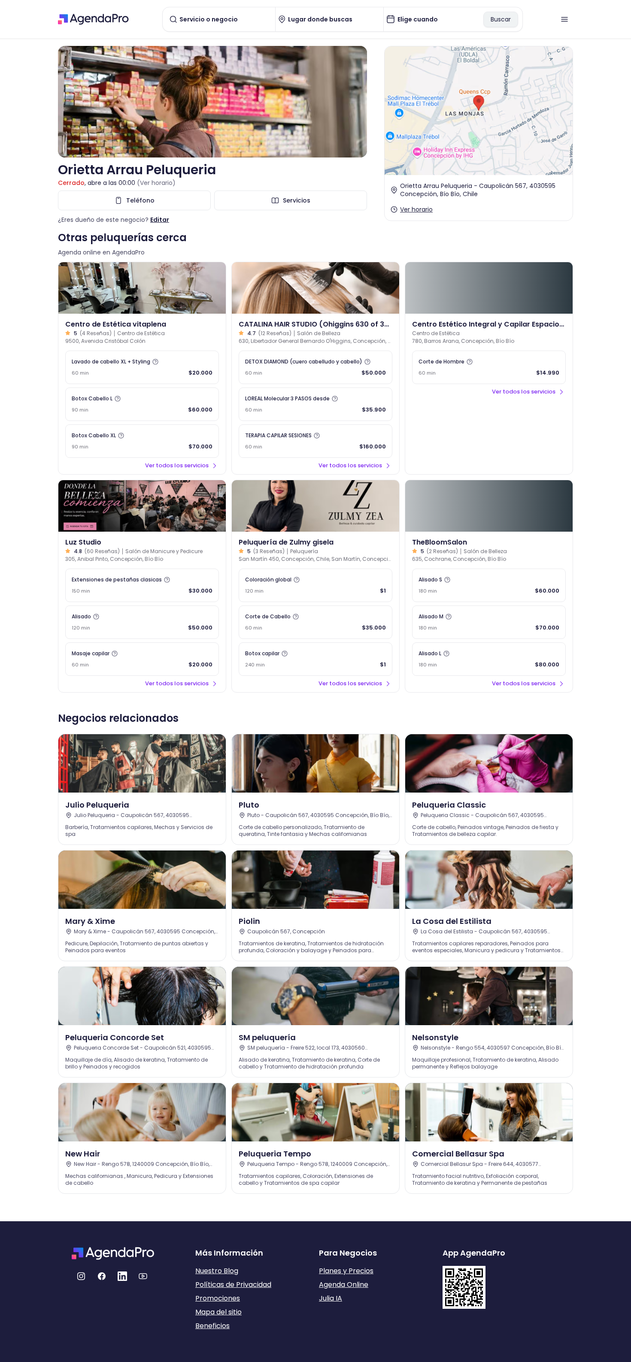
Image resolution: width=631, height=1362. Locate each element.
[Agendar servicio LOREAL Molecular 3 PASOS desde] (315, 404)
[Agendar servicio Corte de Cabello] (315, 622)
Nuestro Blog (216, 1271)
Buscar (501, 19)
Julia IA (330, 1298)
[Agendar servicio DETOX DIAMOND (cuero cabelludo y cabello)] (315, 367)
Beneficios (212, 1326)
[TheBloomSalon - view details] (489, 506)
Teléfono (140, 200)
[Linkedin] (122, 1276)
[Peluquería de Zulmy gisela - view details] (315, 506)
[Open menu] (564, 19)
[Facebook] (101, 1276)
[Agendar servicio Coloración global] (315, 585)
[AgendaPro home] (93, 19)
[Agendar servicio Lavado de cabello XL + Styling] (142, 367)
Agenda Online (343, 1284)
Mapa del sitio (218, 1312)
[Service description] (155, 362)
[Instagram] (81, 1276)
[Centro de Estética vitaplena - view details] (142, 288)
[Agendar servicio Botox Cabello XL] (142, 441)
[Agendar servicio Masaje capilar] (142, 659)
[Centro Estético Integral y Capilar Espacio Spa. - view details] (489, 288)
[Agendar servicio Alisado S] (489, 585)
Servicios (296, 200)
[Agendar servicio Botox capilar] (315, 659)
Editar (159, 219)
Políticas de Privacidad (233, 1284)
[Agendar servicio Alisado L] (489, 659)
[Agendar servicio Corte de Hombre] (489, 367)
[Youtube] (142, 1276)
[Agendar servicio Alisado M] (489, 622)
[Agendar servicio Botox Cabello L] (142, 404)
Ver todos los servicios (177, 465)
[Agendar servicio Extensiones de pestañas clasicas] (142, 585)
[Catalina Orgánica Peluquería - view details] (315, 288)
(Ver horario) (156, 183)
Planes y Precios (346, 1271)
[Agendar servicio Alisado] (142, 622)
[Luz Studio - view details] (142, 506)
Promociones (217, 1298)
